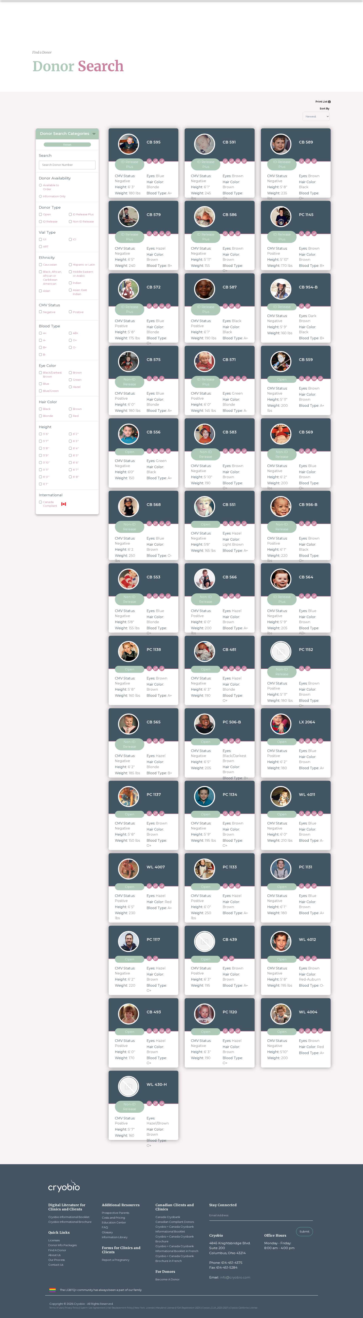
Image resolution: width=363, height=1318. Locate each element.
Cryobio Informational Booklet (68, 1217)
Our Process (56, 1259)
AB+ (75, 333)
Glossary (107, 1232)
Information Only (54, 196)
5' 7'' (46, 441)
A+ (44, 333)
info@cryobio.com (235, 1277)
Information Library (115, 1237)
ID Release (50, 221)
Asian (46, 290)
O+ (75, 340)
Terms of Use (56, 1307)
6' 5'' (76, 455)
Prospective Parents (115, 1212)
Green (77, 379)
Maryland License (165, 1307)
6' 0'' (46, 476)
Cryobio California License (243, 1307)
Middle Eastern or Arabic (83, 273)
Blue (46, 383)
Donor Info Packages (62, 1245)
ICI (74, 239)
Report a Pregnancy (115, 1259)
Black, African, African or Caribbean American (52, 277)
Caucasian (50, 264)
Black (46, 409)
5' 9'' (46, 455)
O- (74, 347)
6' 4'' (76, 448)
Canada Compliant (50, 504)
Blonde (48, 415)
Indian (77, 282)
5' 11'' (46, 469)
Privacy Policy (72, 1307)
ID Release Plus (83, 214)
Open (47, 214)
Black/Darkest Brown (52, 374)
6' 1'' (45, 484)
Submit (304, 1231)
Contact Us (55, 1264)
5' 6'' (46, 434)
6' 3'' (76, 441)
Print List (322, 101)
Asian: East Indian (80, 292)
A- (44, 340)
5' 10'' (46, 462)
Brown (77, 372)
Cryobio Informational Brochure (70, 1221)
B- (44, 354)
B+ (44, 347)
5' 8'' (46, 448)
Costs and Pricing (113, 1217)
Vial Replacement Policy (120, 1307)
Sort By (324, 108)
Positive (78, 312)
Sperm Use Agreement (93, 1307)
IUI (44, 239)
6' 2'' (76, 434)
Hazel (76, 386)
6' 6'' (76, 462)
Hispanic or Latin (84, 264)
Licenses (54, 1240)
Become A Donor (167, 1279)
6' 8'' (76, 476)
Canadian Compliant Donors (174, 1221)
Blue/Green (51, 390)
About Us (54, 1255)
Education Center (114, 1222)
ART (45, 246)
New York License (144, 1307)
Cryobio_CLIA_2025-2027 (215, 1307)
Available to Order (51, 187)
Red (76, 415)
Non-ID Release (83, 221)
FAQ (105, 1227)
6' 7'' (76, 469)
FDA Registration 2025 (188, 1307)
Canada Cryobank (167, 1217)
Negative (49, 312)
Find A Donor (57, 1250)
